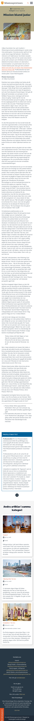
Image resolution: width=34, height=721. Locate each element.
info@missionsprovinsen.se (17, 662)
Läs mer (17, 710)
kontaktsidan (21, 678)
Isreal (17, 11)
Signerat (22, 11)
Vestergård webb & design (17, 719)
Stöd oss (22, 694)
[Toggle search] (28, 3)
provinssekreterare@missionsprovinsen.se (17, 674)
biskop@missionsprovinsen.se (17, 666)
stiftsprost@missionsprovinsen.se (17, 670)
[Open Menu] (31, 3)
